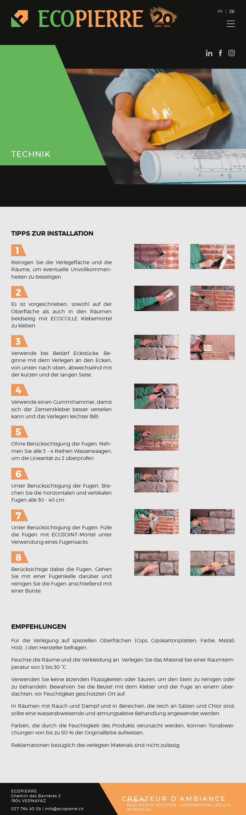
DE (232, 11)
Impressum (139, 809)
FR (220, 11)
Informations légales (206, 805)
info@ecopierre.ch (64, 808)
